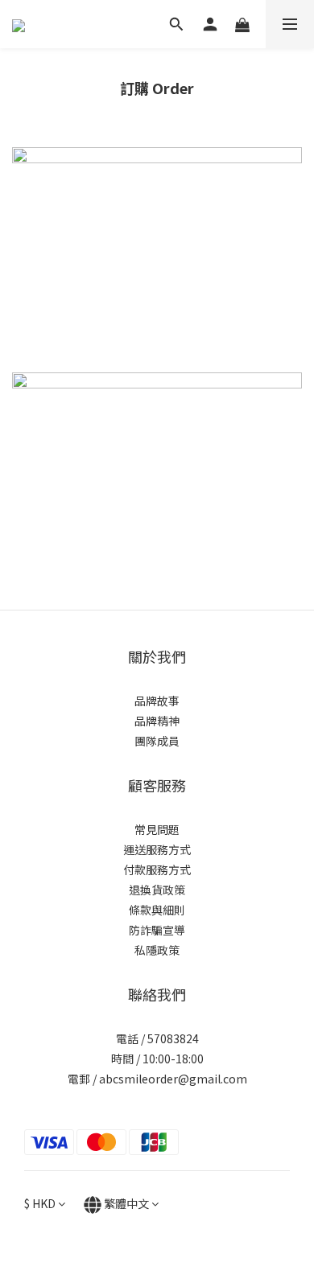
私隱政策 (157, 950)
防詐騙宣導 (157, 930)
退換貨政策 (157, 890)
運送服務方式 (157, 849)
